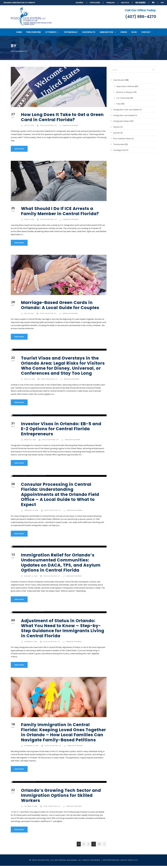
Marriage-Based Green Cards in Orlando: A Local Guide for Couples (60, 305)
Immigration (106, 32)
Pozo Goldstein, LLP (48, 125)
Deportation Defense (125, 86)
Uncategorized (119, 150)
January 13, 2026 (30, 576)
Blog (134, 32)
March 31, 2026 (30, 439)
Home (19, 32)
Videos (123, 32)
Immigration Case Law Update (126, 109)
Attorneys (51, 32)
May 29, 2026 (29, 313)
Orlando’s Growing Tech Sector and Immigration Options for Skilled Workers (61, 795)
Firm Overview (33, 32)
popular (116, 132)
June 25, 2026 (29, 219)
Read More (19, 149)
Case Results (88, 32)
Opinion (116, 127)
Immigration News (70, 125)
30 (99, 844)
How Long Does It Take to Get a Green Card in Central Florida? (62, 117)
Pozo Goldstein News (122, 138)
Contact (146, 32)
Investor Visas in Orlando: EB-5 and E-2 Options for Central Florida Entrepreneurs (61, 429)
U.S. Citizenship (122, 98)
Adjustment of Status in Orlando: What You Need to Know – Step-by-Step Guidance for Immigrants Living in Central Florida (62, 628)
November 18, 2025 (31, 745)
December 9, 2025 (30, 641)
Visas (118, 103)
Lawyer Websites (129, 860)
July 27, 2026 (29, 125)
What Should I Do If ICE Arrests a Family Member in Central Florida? (60, 211)
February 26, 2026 (31, 510)
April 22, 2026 (29, 379)
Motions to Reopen (124, 92)
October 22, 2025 (30, 806)
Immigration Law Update (123, 115)
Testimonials (70, 32)
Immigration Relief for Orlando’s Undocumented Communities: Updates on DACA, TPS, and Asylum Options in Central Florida (61, 562)
